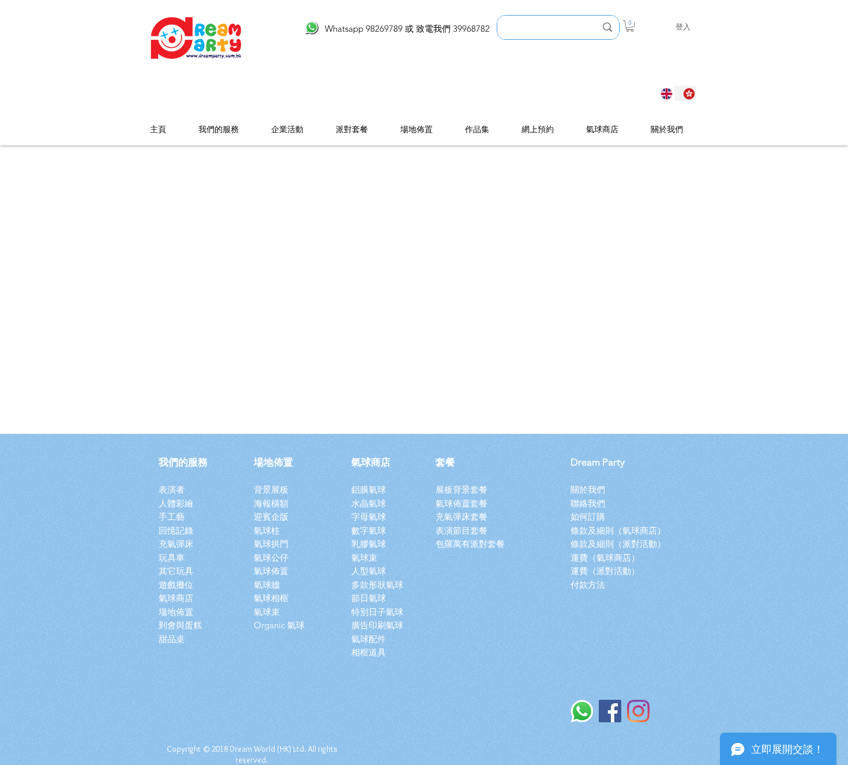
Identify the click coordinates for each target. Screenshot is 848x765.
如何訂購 (588, 516)
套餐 (445, 462)
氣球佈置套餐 (464, 503)
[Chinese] (685, 93)
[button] (630, 26)
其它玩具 (176, 570)
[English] (663, 93)
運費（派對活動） (605, 570)
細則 (605, 543)
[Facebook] (610, 711)
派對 (631, 543)
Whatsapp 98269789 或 (370, 28)
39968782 (471, 28)
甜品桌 (172, 638)
